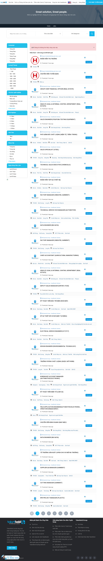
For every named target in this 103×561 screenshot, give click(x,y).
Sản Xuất (53, 142)
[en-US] (69, 2)
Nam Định (45, 188)
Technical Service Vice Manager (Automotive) (58, 210)
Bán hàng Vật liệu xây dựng (65, 157)
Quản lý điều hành (68, 490)
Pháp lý (77, 112)
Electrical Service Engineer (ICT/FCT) (54, 331)
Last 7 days (13, 171)
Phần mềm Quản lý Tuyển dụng (42, 2)
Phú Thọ (39, 172)
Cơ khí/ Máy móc (55, 188)
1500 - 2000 (13, 78)
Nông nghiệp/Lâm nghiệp (75, 263)
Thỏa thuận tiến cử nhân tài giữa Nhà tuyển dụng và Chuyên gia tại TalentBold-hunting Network (39, 542)
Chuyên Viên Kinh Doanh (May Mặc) (53, 422)
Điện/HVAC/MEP (71, 309)
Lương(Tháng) (12, 65)
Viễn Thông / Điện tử (62, 142)
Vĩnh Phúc (45, 97)
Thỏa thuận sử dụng (83, 527)
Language (11, 45)
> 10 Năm (12, 128)
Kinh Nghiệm (12, 112)
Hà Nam (39, 142)
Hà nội (34, 97)
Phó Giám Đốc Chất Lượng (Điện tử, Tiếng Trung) (58, 134)
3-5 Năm (12, 121)
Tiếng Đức (12, 53)
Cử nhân (12, 154)
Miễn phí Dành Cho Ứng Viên (39, 520)
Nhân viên (12, 98)
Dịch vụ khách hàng (66, 218)
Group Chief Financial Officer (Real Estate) (57, 89)
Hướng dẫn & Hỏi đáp (84, 530)
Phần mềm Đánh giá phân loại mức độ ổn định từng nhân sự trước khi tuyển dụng (62, 539)
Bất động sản (54, 97)
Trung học (12, 146)
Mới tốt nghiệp (13, 96)
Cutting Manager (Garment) (51, 483)
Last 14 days (13, 174)
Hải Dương (41, 233)
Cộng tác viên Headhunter (59, 2)
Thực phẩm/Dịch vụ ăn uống (47, 294)
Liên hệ (80, 534)
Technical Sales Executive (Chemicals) (55, 165)
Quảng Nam (41, 475)
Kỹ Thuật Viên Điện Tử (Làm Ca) (51, 392)
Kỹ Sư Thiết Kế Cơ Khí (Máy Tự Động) (53, 316)
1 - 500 (11, 71)
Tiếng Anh (12, 49)
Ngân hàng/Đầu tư (79, 97)
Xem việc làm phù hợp (38, 527)
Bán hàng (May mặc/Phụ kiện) (70, 430)
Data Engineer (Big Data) (49, 225)
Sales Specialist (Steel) (49, 149)
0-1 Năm (12, 116)
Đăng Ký (75, 2)
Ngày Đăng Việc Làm (14, 165)
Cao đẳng (12, 151)
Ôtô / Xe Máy (75, 218)
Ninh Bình (45, 142)
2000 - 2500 (13, 81)
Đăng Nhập (82, 2)
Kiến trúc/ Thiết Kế (65, 324)
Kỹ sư (11, 156)
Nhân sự (42, 82)
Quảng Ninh (49, 233)
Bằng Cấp (11, 143)
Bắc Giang (39, 309)
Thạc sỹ (12, 158)
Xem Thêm (12, 548)
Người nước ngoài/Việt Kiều (70, 384)
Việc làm (11, 2)
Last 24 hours (13, 169)
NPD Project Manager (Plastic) (52, 498)
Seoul (34, 415)
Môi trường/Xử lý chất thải (80, 354)
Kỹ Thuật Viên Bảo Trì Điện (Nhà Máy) (54, 301)
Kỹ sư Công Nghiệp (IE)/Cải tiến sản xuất (82, 324)
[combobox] (48, 33)
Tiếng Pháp (13, 51)
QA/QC (70, 142)
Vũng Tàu (40, 157)
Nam (11, 136)
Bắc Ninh (39, 97)
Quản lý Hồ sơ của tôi (38, 534)
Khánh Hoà (41, 263)
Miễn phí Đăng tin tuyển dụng (63, 550)
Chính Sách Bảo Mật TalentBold (86, 537)
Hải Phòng (35, 233)
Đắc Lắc (35, 263)
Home (48, 26)
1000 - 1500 (13, 76)
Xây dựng (54, 157)
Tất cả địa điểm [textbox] (48, 33)
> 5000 (11, 88)
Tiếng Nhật (12, 58)
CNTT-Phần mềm (59, 233)
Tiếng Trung (13, 56)
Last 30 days (13, 176)
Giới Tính (11, 132)
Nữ (10, 138)
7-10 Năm (12, 126)
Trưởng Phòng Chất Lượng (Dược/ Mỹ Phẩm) (57, 361)
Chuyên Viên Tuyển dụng (49, 74)
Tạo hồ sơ (34, 524)
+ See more (11, 108)
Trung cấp (12, 149)
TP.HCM (35, 67)
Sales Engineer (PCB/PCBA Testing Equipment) (57, 119)
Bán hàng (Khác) (66, 127)
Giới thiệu (80, 524)
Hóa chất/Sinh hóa (66, 172)
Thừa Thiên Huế (50, 475)
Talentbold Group (81, 520)
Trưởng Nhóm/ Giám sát (16, 101)
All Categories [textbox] (75, 33)
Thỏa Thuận (13, 69)
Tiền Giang (46, 490)
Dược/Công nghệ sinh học (57, 369)
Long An (47, 203)
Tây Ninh (46, 369)
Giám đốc (12, 106)
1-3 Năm (12, 118)
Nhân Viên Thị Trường (48, 59)
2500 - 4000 (13, 83)
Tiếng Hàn (12, 61)
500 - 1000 (12, 73)
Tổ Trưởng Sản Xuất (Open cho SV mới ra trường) (59, 452)
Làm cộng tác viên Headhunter (40, 537)
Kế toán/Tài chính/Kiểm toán (66, 97)
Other (48, 384)
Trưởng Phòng (13, 103)
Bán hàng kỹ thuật (55, 127)
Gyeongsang (42, 384)
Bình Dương (41, 203)
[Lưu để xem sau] (85, 58)
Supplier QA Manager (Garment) (52, 467)
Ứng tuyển (88, 62)
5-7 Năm (12, 123)
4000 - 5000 (13, 86)
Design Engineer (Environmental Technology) (58, 346)
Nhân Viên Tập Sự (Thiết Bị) (50, 180)
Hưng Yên (45, 112)
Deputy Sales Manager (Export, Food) (54, 286)
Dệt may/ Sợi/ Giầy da (66, 188)
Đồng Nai (46, 157)
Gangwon (35, 384)
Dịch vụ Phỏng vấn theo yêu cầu (24, 2)
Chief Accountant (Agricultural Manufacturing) (59, 255)
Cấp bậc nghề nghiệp (14, 92)
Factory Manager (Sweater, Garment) (55, 195)
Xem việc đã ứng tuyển (38, 530)
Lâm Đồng (47, 263)
